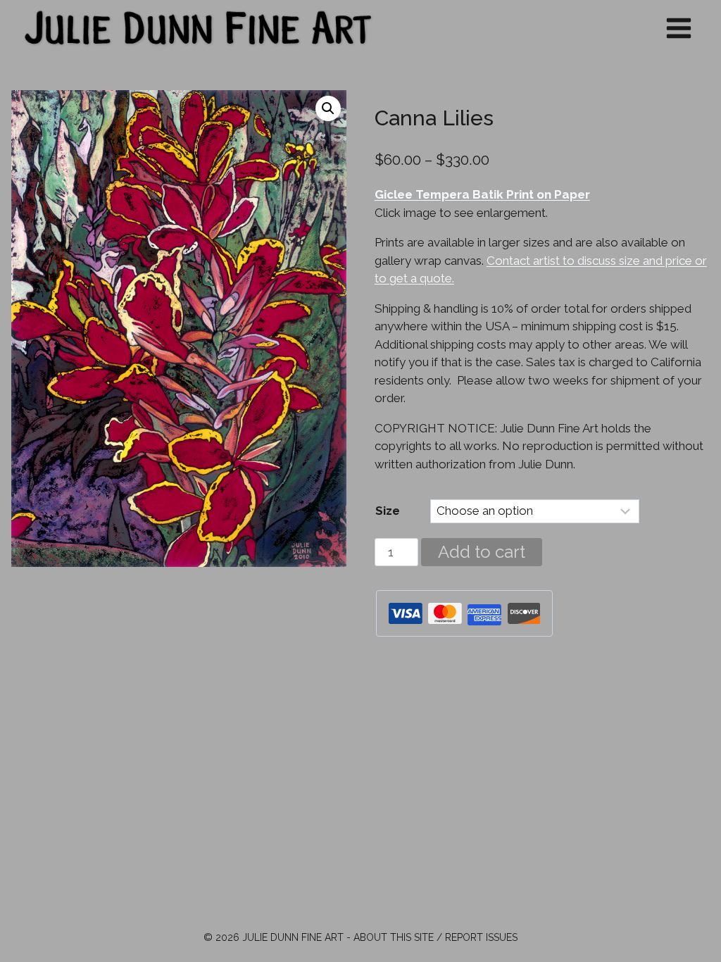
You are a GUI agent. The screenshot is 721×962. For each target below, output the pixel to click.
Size (387, 511)
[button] (328, 108)
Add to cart (481, 552)
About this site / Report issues (435, 937)
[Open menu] (678, 28)
